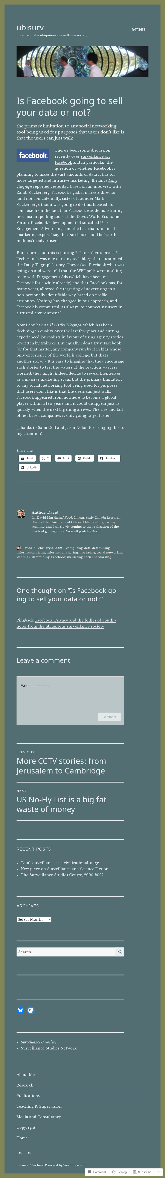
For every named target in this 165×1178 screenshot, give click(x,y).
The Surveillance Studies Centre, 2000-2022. (62, 875)
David (27, 548)
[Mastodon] (31, 1010)
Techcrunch (28, 259)
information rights (31, 552)
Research (25, 1085)
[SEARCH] (119, 951)
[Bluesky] (20, 1010)
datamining (101, 548)
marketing (87, 552)
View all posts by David (83, 531)
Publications (28, 1096)
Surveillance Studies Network (48, 1048)
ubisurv (30, 27)
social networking (110, 552)
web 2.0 (22, 557)
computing (74, 548)
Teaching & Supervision (39, 1106)
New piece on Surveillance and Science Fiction (64, 869)
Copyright (26, 1127)
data (87, 548)
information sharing (62, 552)
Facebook (58, 557)
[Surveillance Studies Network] (20, 1153)
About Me (26, 1075)
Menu (138, 30)
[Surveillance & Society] (29, 1153)
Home (22, 1138)
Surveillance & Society (38, 1042)
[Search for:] (66, 952)
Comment (109, 717)
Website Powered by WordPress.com (59, 1165)
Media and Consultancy (39, 1117)
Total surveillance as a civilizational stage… (61, 863)
